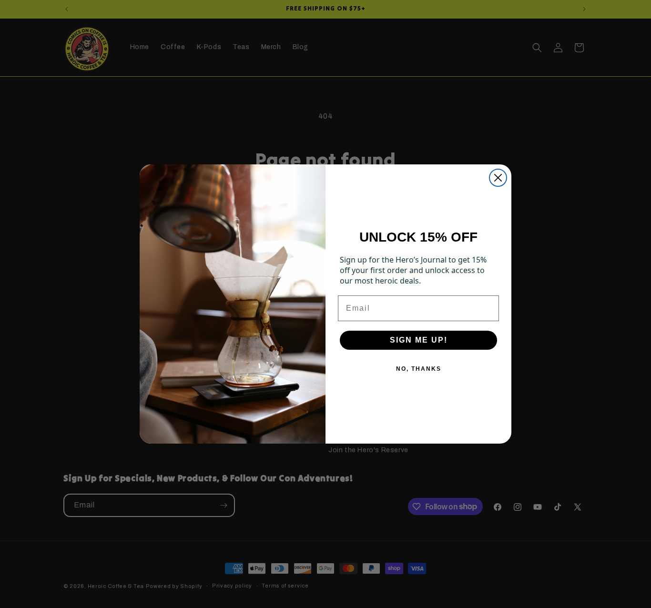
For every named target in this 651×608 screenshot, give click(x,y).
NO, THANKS (418, 368)
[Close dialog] (498, 177)
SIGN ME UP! (419, 340)
